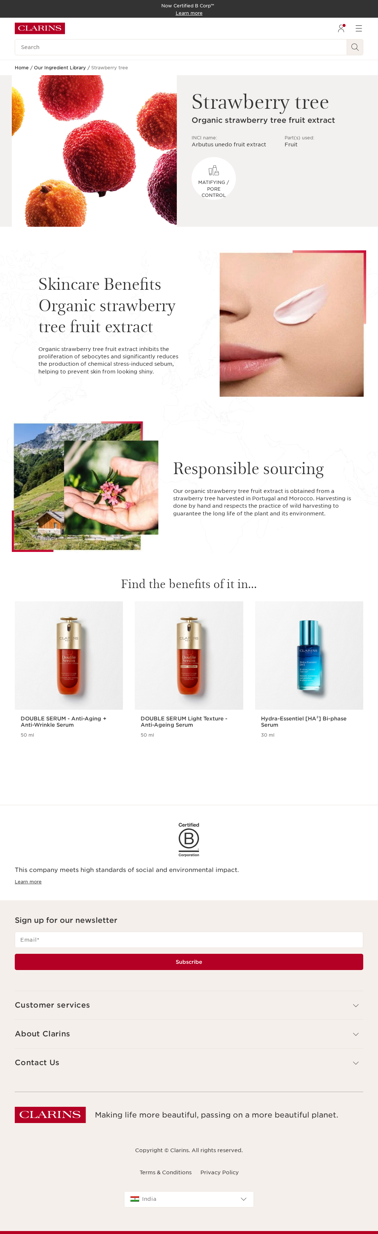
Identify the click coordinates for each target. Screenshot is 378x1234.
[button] (189, 1005)
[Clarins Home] (40, 28)
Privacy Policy (219, 1172)
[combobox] (189, 1199)
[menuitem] (341, 28)
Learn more (28, 881)
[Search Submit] (355, 47)
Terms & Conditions (166, 1172)
